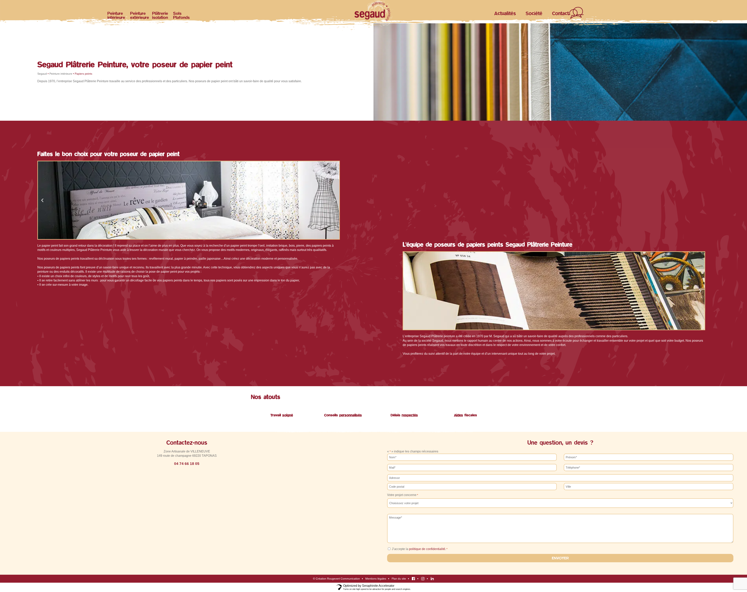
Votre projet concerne (402, 495)
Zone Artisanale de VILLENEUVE (187, 451)
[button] (42, 200)
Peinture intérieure (60, 73)
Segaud (42, 73)
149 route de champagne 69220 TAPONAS (187, 455)
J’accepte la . (419, 549)
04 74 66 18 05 (186, 464)
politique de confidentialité (427, 549)
